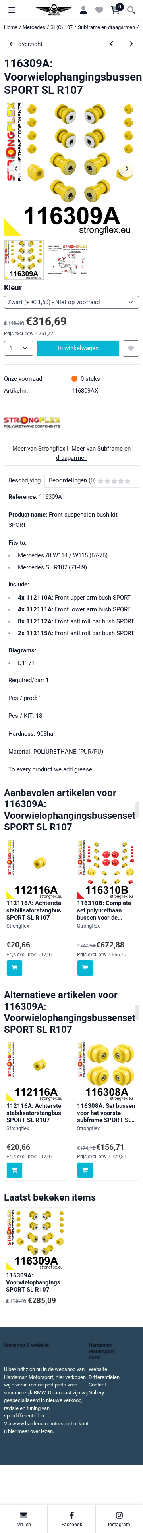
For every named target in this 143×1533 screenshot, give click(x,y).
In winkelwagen (78, 348)
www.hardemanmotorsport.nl (44, 1424)
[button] (12, 10)
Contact (97, 1385)
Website (98, 1369)
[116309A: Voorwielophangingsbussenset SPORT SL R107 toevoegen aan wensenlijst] (131, 348)
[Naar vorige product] (112, 44)
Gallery (96, 1393)
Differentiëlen (104, 1377)
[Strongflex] (32, 426)
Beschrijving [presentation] (24, 480)
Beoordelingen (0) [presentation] (72, 480)
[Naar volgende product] (131, 44)
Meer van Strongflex (38, 448)
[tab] (24, 481)
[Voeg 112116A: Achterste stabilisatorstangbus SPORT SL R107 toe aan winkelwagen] (14, 968)
